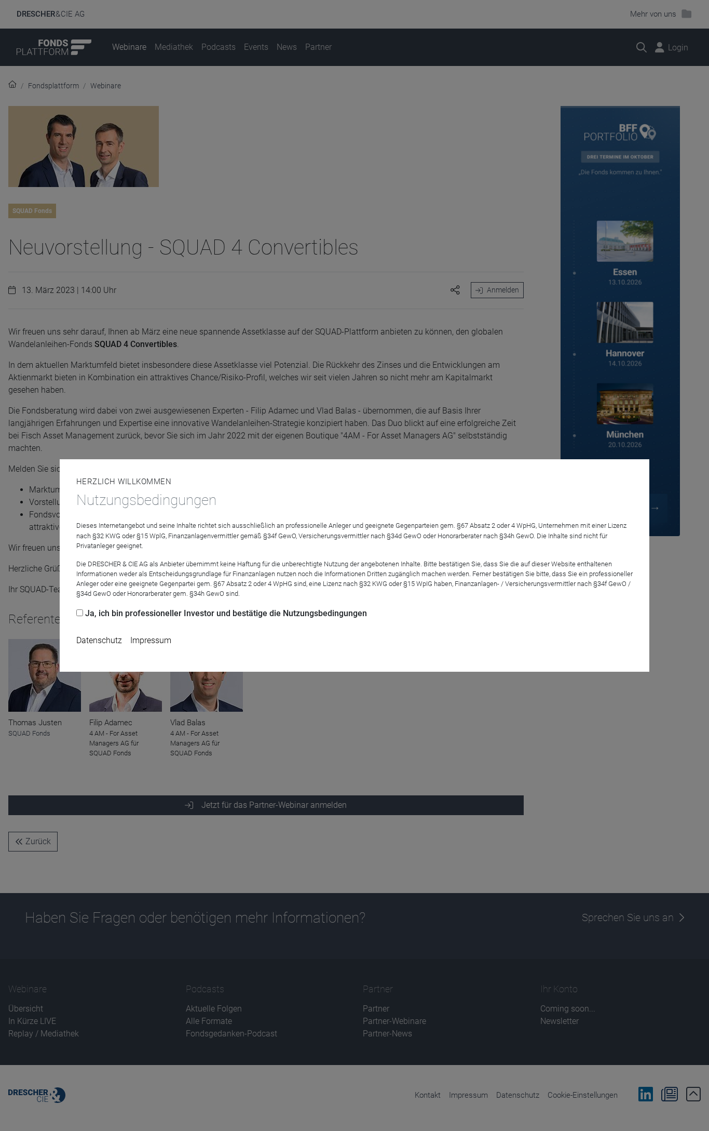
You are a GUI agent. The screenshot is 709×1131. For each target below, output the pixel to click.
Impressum (150, 640)
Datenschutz (99, 640)
